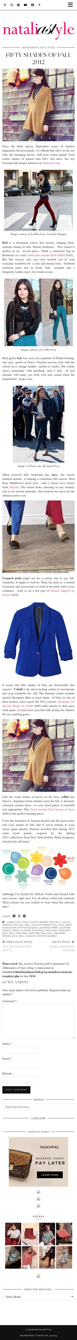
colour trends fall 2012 (47, 925)
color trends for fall (45, 922)
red (21, 936)
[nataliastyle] (38, 21)
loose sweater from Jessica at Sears (52, 809)
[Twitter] (5, 5)
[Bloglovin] (39, 5)
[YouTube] (25, 5)
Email (7, 1058)
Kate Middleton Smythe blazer (37, 926)
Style (51, 47)
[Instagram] (11, 5)
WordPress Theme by (38, 1335)
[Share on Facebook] (14, 916)
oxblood (51, 930)
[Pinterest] (18, 5)
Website (7, 1073)
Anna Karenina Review (62, 946)
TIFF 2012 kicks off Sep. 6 (17, 946)
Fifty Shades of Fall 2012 (38, 58)
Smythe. (14, 487)
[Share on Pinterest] (24, 916)
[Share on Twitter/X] (19, 916)
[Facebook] (32, 5)
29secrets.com (51, 163)
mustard (38, 930)
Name (7, 1044)
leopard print (48, 927)
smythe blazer (47, 936)
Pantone (21, 933)
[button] (71, 5)
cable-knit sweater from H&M (46, 255)
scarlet (30, 936)
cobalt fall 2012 (17, 922)
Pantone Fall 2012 (40, 933)
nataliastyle (43, 1329)
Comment (9, 1001)
